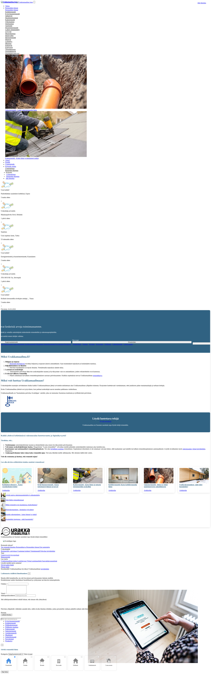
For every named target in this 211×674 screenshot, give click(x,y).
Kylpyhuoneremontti (12, 14)
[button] (9, 172)
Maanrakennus (10, 34)
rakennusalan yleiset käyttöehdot (194, 449)
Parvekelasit (59, 344)
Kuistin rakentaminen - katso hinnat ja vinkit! (21, 514)
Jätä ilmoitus (201, 3)
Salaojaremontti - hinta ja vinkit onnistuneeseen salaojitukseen (156, 486)
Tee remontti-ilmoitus (8, 547)
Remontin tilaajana (11, 170)
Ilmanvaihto (9, 36)
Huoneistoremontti (11, 28)
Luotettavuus (22, 561)
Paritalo (85, 344)
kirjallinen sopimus (57, 449)
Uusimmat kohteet (23, 551)
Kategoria (4, 654)
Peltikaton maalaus (11, 627)
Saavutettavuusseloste (49, 561)
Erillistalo (108, 344)
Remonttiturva (21, 547)
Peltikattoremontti (11, 625)
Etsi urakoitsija (45, 547)
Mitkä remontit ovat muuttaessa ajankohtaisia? (21, 505)
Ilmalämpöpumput (11, 18)
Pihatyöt (8, 40)
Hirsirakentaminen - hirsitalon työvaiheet (19, 510)
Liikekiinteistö (117, 344)
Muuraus (8, 43)
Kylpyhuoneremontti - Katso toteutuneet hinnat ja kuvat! (48, 486)
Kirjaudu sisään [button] (10, 166)
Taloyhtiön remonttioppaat (14, 500)
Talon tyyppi (75, 340)
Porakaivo (67, 344)
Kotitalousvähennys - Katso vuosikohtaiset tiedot (12, 486)
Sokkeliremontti (49, 344)
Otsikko (4, 584)
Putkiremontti (8, 344)
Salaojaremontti (18, 344)
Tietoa (7, 6)
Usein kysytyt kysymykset (10, 555)
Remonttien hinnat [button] (11, 8)
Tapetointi (8, 26)
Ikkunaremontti (10, 38)
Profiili (7, 162)
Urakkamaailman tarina (9, 561)
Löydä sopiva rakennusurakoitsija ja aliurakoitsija (22, 495)
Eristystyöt (9, 47)
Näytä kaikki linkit (7, 565)
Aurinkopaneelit (30, 344)
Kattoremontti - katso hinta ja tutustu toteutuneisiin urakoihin (87, 486)
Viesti (3, 593)
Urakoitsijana (10, 168)
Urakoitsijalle (10, 164)
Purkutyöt (8, 45)
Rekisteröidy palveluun (9, 551)
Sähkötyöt (8, 16)
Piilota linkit (5, 567)
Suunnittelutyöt (10, 51)
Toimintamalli (35, 551)
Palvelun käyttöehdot (47, 551)
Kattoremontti (10, 20)
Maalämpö (40, 344)
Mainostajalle (5, 557)
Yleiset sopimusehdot (34, 561)
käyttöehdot (45, 569)
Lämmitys (8, 42)
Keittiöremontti (10, 12)
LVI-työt (8, 32)
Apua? (7, 160)
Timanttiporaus (10, 49)
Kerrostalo (100, 344)
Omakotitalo (77, 344)
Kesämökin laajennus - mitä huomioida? (19, 519)
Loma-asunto (128, 344)
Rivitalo (92, 344)
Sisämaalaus (9, 24)
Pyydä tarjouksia (105, 421)
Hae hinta (5, 672)
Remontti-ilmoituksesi (17, 364)
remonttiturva (97, 375)
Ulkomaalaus (9, 22)
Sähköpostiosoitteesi (8, 595)
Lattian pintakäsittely (12, 30)
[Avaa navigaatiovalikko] (34, 2)
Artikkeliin (6, 490)
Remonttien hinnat (11, 10)
